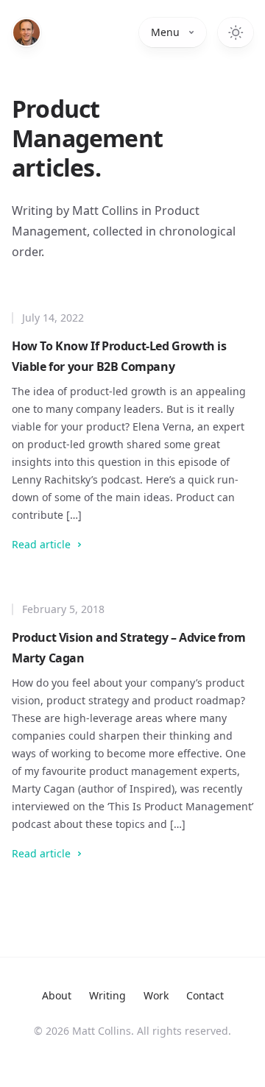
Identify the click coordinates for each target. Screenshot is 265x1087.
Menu (165, 32)
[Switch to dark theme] (235, 32)
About (56, 995)
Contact (205, 995)
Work (156, 995)
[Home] (26, 32)
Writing (107, 995)
